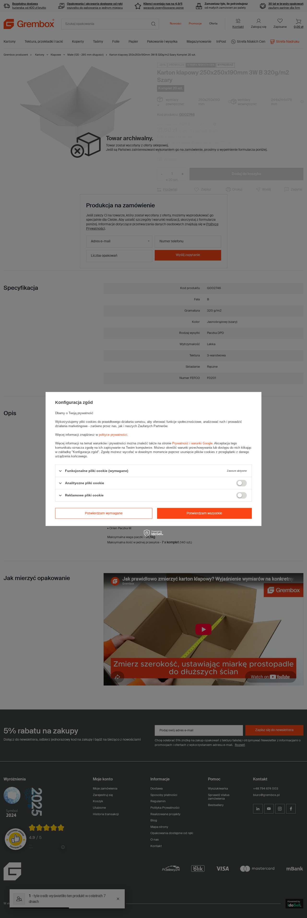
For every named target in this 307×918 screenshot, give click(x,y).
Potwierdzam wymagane (104, 513)
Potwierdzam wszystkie (204, 513)
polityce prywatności (113, 434)
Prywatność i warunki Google (192, 443)
